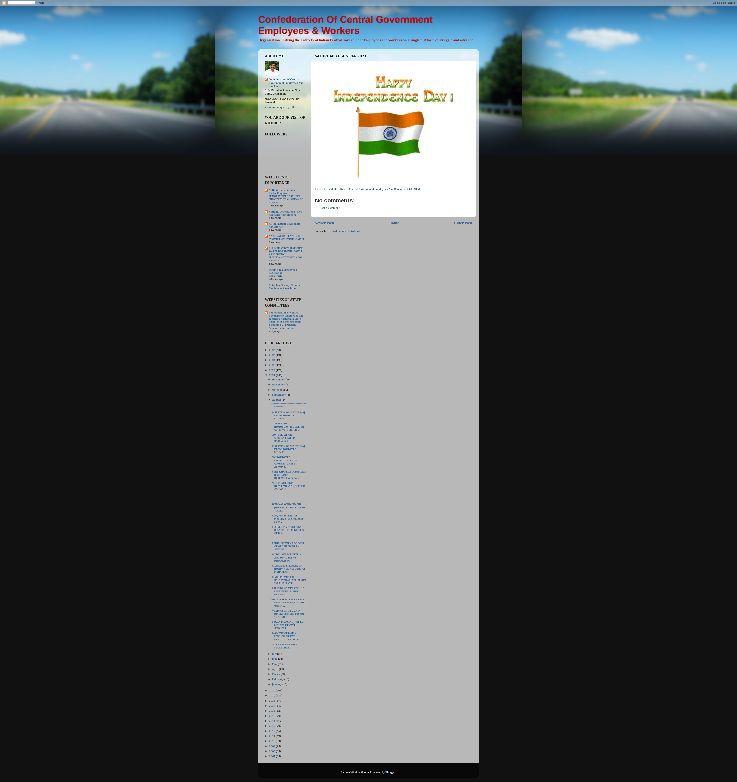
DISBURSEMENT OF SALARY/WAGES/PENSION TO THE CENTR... (288, 580)
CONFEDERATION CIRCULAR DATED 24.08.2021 (283, 438)
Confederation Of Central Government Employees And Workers (286, 83)
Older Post (463, 223)
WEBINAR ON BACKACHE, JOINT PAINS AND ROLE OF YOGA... (288, 507)
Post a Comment (330, 208)
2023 (272, 365)
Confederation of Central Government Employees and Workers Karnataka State (286, 315)
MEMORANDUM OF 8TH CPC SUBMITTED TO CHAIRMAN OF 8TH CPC (286, 199)
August (277, 399)
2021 (272, 375)
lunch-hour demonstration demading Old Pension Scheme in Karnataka (285, 325)
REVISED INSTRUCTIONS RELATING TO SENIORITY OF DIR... (287, 530)
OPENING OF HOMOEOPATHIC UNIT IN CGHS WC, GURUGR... (287, 426)
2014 (272, 721)
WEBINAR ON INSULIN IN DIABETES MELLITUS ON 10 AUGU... (287, 614)
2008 (272, 751)
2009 (272, 746)
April (275, 669)
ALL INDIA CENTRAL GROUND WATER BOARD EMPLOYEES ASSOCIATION (286, 251)
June (275, 659)
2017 (272, 705)
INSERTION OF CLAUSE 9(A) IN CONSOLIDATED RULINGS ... (288, 415)
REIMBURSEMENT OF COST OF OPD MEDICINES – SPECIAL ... (288, 546)
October (277, 390)
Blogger (390, 772)
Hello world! (276, 276)
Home (394, 223)
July (274, 654)
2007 (272, 756)
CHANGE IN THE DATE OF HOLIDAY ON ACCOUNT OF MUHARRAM (288, 568)
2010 (272, 741)
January (277, 684)
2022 (272, 370)
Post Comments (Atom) (346, 231)
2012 (272, 731)
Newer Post (324, 223)
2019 (272, 695)
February (278, 679)
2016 (272, 710)
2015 (272, 716)
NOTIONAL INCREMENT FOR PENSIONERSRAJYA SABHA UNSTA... (288, 602)
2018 (272, 701)
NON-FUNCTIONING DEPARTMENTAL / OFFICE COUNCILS (288, 486)
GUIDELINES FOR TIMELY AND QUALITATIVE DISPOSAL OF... (286, 557)
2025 (272, 355)
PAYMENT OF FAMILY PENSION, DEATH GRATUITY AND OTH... (286, 636)
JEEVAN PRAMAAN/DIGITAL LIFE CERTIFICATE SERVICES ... (287, 625)
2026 (272, 350)
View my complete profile (280, 107)
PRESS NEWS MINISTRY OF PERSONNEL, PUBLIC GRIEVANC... (287, 591)
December (279, 379)
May (275, 664)
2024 (272, 360)
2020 (272, 690)
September (279, 394)
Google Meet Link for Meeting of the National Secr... (287, 518)
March (276, 674)
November (279, 384)
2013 (272, 726)
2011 (272, 736)
